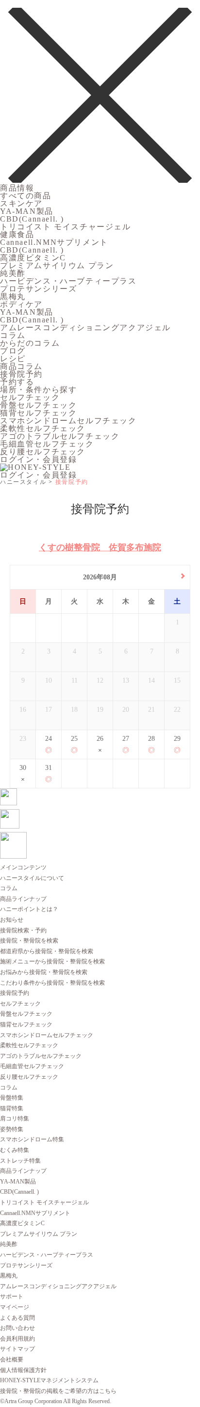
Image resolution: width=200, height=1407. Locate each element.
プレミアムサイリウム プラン (57, 265)
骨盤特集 (11, 1097)
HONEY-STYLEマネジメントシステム (49, 1380)
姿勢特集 (11, 1129)
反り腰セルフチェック (42, 452)
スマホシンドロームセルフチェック (68, 420)
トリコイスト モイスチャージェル (65, 227)
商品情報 (17, 188)
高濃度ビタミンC (33, 258)
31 (48, 767)
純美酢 (13, 273)
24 (48, 738)
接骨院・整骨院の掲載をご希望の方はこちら (58, 1391)
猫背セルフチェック (38, 413)
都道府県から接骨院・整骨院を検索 (46, 951)
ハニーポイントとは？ (29, 909)
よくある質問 (17, 1317)
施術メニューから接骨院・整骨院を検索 (52, 961)
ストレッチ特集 (20, 1160)
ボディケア (21, 304)
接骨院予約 (21, 374)
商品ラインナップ (23, 898)
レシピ (13, 358)
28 (151, 738)
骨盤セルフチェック (38, 405)
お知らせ (11, 919)
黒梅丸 (13, 296)
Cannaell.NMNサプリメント (54, 242)
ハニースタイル (23, 482)
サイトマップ (17, 1348)
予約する (17, 382)
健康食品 (17, 234)
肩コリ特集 (14, 1118)
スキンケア (21, 203)
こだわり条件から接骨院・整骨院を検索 (52, 982)
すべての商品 (25, 196)
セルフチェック (30, 397)
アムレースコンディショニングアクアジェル (85, 327)
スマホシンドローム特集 (32, 1139)
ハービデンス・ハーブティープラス (68, 281)
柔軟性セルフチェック (42, 428)
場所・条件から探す (38, 389)
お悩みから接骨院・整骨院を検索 (43, 972)
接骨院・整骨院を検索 (29, 940)
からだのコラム (30, 343)
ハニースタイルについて (32, 878)
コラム (13, 335)
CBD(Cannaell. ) (32, 219)
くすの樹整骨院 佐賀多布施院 (100, 547)
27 (125, 738)
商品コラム (21, 366)
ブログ (13, 351)
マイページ (14, 1307)
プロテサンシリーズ (38, 289)
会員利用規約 (17, 1338)
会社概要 (11, 1359)
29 (177, 738)
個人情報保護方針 (23, 1370)
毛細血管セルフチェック (47, 444)
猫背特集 (11, 1108)
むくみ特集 (14, 1150)
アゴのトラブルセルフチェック (59, 436)
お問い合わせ (17, 1328)
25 (74, 738)
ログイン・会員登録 (38, 459)
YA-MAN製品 (26, 211)
